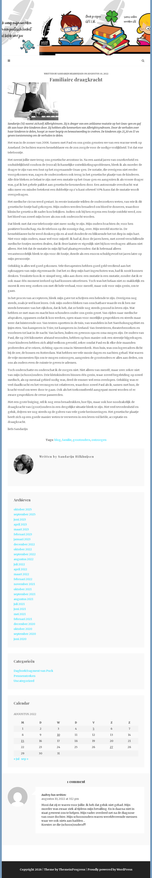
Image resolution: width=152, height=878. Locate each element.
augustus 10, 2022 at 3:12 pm (60, 799)
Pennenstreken (24, 676)
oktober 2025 (23, 509)
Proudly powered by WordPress (109, 869)
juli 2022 (19, 564)
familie (66, 440)
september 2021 (24, 594)
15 (22, 741)
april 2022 (20, 569)
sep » (24, 759)
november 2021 (24, 584)
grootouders (81, 440)
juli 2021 (19, 604)
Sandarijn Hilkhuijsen (70, 73)
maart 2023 (21, 529)
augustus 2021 (23, 599)
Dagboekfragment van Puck (33, 671)
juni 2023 (20, 519)
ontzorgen (98, 440)
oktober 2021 (23, 589)
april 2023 (20, 524)
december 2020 (24, 624)
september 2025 (25, 514)
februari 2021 (23, 619)
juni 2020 (20, 639)
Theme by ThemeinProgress (64, 869)
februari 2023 (23, 534)
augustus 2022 (23, 559)
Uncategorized (24, 681)
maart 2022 (21, 574)
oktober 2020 (23, 629)
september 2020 (25, 634)
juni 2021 (20, 609)
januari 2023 (22, 539)
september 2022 (25, 554)
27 (111, 747)
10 (58, 735)
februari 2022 (23, 579)
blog (57, 440)
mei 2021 (20, 614)
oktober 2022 (23, 549)
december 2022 (24, 544)
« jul (16, 759)
